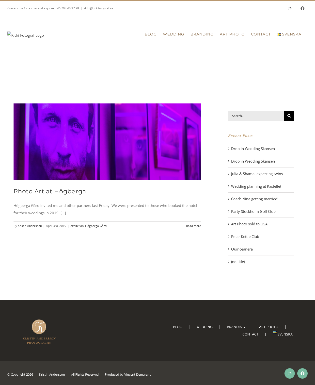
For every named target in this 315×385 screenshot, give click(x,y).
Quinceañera (242, 249)
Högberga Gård (96, 226)
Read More (193, 226)
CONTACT (250, 334)
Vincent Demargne (137, 374)
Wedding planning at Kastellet (256, 186)
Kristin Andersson (30, 226)
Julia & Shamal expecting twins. (257, 173)
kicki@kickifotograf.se (98, 8)
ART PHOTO (268, 326)
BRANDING (236, 326)
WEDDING (204, 326)
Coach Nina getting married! (254, 198)
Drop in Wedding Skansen (253, 148)
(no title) (238, 261)
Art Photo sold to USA (249, 223)
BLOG (177, 326)
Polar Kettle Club (245, 236)
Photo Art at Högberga (50, 191)
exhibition (77, 226)
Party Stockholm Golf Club (253, 211)
